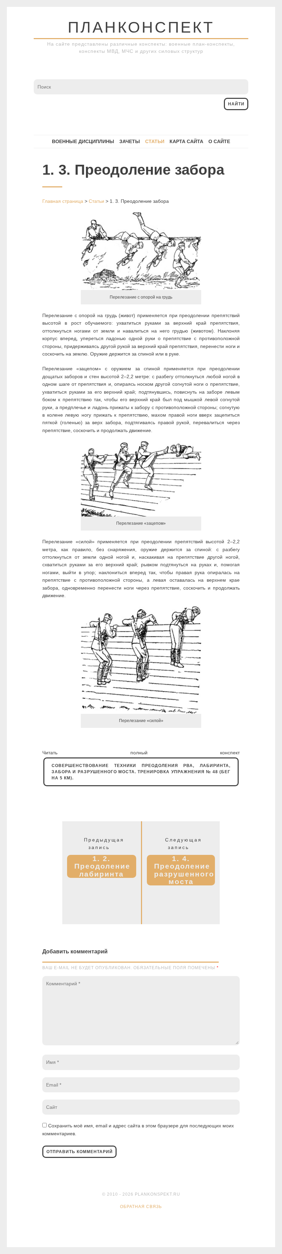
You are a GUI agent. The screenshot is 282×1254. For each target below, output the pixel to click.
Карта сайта (186, 141)
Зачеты (129, 141)
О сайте (219, 141)
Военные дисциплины (83, 141)
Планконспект (141, 27)
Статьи (154, 141)
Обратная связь (141, 1206)
